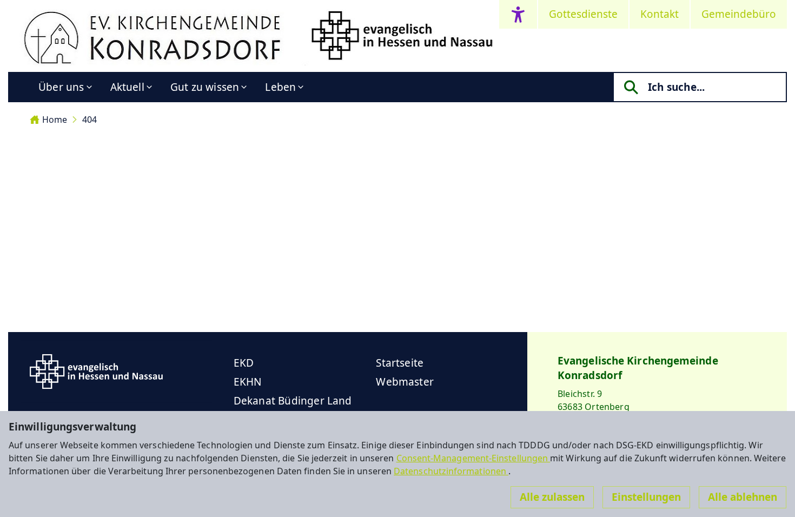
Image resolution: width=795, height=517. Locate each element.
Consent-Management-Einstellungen (473, 458)
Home (54, 119)
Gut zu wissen (204, 87)
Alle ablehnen (742, 497)
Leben (280, 87)
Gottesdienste (583, 14)
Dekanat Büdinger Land (293, 401)
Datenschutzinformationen (451, 471)
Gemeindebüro (738, 14)
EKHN (248, 382)
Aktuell (127, 87)
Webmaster (405, 382)
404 (89, 119)
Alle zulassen (552, 497)
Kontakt (659, 14)
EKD (244, 363)
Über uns (61, 87)
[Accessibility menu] (518, 14)
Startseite (399, 363)
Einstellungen (646, 497)
